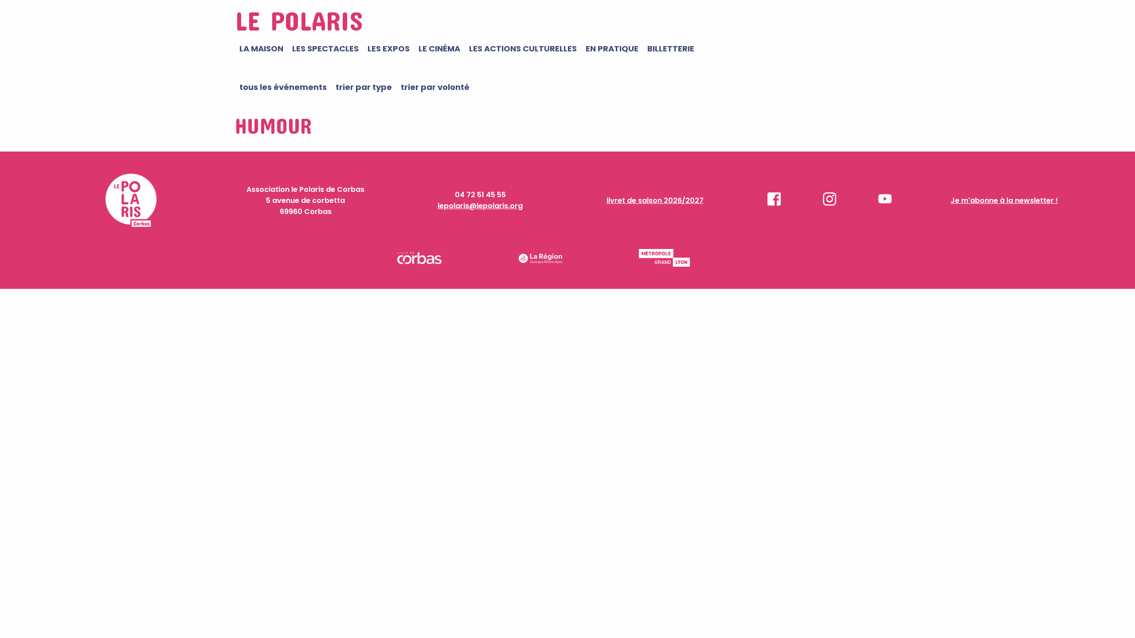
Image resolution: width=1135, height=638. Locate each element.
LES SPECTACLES (325, 48)
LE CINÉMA (439, 48)
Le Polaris (299, 20)
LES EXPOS (389, 48)
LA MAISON (261, 48)
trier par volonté (435, 87)
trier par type (364, 87)
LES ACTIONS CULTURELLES (523, 48)
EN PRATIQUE (612, 48)
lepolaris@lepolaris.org (480, 206)
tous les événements (283, 87)
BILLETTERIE (670, 48)
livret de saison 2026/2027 (655, 200)
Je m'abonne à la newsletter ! (1004, 200)
